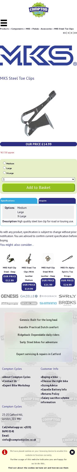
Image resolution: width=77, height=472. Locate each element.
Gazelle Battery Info (54, 389)
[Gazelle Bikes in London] (29, 298)
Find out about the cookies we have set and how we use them (38, 467)
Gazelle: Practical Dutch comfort (39, 327)
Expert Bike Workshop (16, 385)
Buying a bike (50, 377)
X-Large (10, 173)
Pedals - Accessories (42, 28)
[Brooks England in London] (67, 305)
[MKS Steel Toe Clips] (38, 113)
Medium (10, 163)
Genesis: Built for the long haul (38, 320)
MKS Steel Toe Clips (64, 28)
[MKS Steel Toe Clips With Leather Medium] (29, 263)
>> (75, 33)
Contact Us (10, 381)
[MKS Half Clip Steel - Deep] (9, 263)
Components (17, 28)
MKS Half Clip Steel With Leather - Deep (48, 271)
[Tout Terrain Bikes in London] (9, 305)
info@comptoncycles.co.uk (19, 439)
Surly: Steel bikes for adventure (38, 342)
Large (9, 168)
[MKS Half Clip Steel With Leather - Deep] (48, 263)
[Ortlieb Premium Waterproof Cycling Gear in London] (29, 305)
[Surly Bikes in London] (67, 298)
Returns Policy (50, 394)
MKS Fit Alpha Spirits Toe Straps (67, 271)
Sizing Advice (49, 385)
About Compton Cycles (16, 377)
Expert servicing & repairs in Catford (38, 354)
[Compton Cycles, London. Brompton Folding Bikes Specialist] (38, 16)
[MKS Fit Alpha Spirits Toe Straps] (67, 263)
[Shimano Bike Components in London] (48, 305)
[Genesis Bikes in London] (9, 298)
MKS (28, 28)
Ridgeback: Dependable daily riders (38, 335)
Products (4, 28)
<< (64, 33)
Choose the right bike (55, 381)
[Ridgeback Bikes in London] (48, 298)
